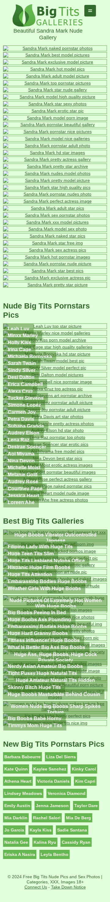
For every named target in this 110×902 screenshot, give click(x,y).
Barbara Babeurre (22, 756)
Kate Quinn (16, 769)
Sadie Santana (72, 830)
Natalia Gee (16, 842)
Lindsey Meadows (23, 793)
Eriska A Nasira (19, 854)
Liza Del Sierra (61, 756)
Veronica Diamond (67, 793)
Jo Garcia (14, 830)
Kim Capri (85, 781)
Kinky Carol (84, 769)
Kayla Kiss (41, 830)
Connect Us (35, 887)
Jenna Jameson (52, 805)
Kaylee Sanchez (49, 769)
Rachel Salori (47, 817)
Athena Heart (17, 781)
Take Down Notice (68, 887)
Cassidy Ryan (76, 842)
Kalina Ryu (45, 842)
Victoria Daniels (53, 781)
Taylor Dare (86, 805)
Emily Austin (17, 805)
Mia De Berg (78, 817)
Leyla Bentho (54, 854)
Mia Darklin (16, 817)
